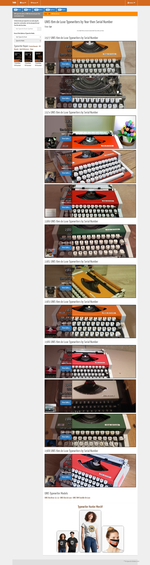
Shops (31, 49)
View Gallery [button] (66, 64)
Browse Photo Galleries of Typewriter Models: (24, 33)
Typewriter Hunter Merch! (90, 506)
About (23, 3)
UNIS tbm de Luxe (66, 498)
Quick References (24, 49)
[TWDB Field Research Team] (113, 539)
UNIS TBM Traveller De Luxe (81, 498)
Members (131, 3)
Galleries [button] (39, 10)
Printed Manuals (33, 46)
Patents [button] (62, 10)
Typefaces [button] (50, 10)
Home (46, 14)
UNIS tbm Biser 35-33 (52, 498)
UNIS (49, 14)
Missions (34, 3)
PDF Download (17, 65)
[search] (27, 37)
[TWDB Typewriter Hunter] (68, 542)
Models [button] (28, 10)
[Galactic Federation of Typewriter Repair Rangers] (90, 531)
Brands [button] (18, 10)
